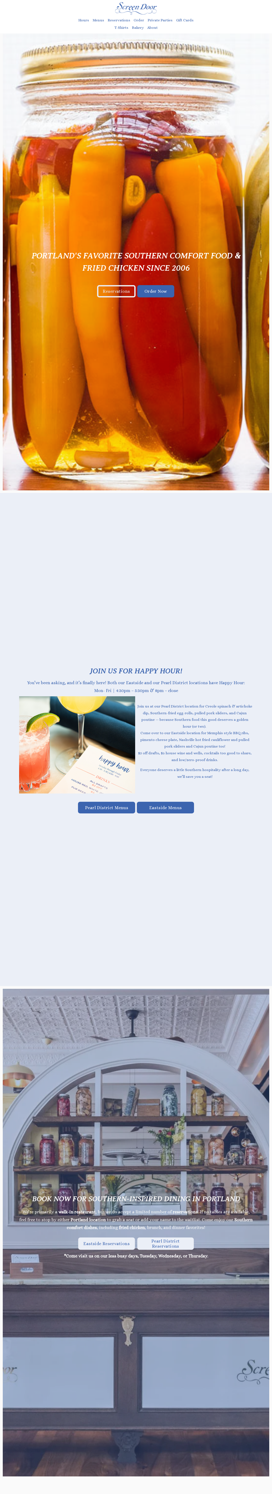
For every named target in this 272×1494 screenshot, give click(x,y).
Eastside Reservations (106, 1243)
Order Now (155, 291)
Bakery (138, 27)
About (152, 27)
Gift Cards (185, 20)
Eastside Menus (165, 807)
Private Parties (160, 20)
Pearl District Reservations (165, 1244)
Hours (83, 20)
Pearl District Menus (106, 807)
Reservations (116, 291)
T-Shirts (121, 27)
